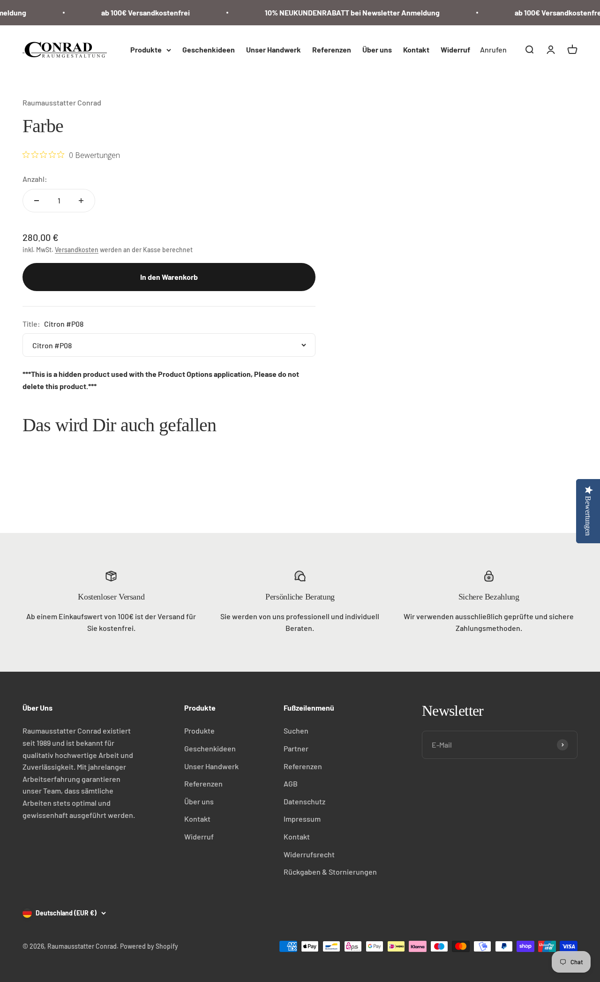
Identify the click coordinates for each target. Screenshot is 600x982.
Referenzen (331, 49)
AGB (291, 783)
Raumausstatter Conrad (61, 102)
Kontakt (416, 49)
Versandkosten (76, 250)
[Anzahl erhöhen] (81, 200)
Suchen (296, 730)
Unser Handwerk (273, 49)
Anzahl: (34, 178)
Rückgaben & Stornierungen (330, 871)
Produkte (146, 49)
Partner (296, 748)
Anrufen (493, 49)
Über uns (377, 49)
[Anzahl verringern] (36, 200)
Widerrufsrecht (309, 854)
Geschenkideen (208, 49)
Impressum (302, 818)
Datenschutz (304, 801)
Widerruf (455, 49)
